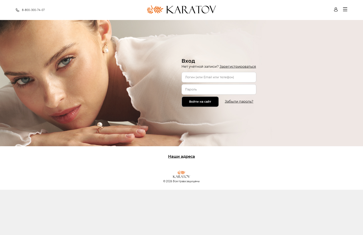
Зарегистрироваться (238, 67)
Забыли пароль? (239, 102)
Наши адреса (181, 156)
